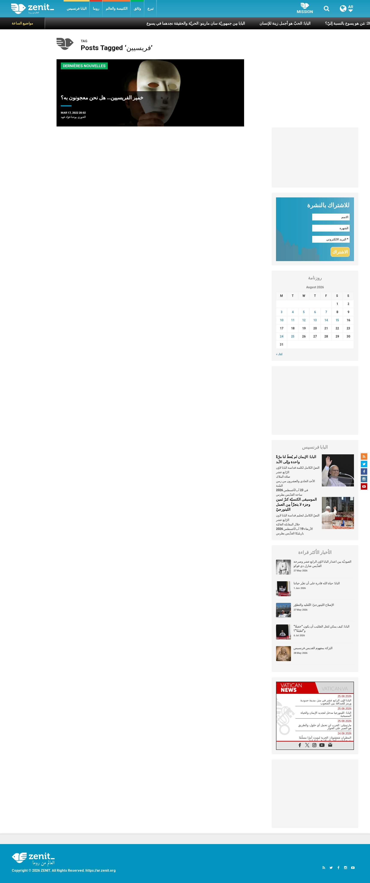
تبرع (151, 8)
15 (337, 320)
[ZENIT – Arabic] (37, 8)
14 (326, 320)
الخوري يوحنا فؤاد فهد (73, 117)
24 (281, 336)
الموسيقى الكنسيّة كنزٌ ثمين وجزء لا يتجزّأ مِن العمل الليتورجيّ (296, 504)
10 (281, 320)
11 (292, 320)
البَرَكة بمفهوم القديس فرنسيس (313, 648)
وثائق (137, 8)
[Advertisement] (315, 157)
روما (96, 8)
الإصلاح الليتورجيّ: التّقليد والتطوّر (314, 605)
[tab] (295, 687)
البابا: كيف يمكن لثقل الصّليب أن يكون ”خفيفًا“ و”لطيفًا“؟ (321, 628)
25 (292, 336)
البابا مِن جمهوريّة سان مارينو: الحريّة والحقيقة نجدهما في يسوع (171, 23)
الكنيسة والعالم (116, 8)
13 (315, 320)
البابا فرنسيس (77, 8)
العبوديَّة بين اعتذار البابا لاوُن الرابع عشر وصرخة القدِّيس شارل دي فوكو (322, 564)
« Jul (279, 354)
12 (304, 320)
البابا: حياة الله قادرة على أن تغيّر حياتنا (317, 583)
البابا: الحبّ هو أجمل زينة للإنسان (260, 23)
